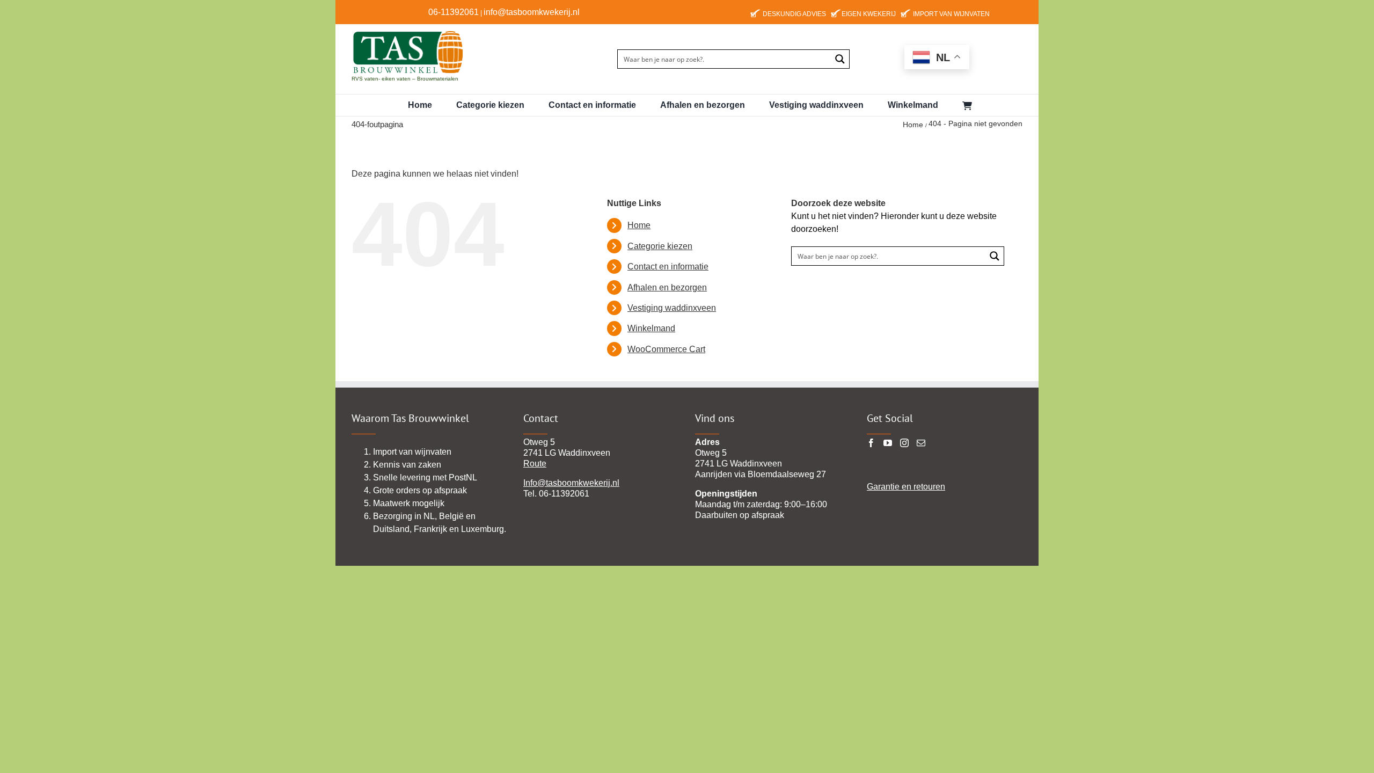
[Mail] (921, 443)
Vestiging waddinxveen (671, 307)
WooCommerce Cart (666, 349)
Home (639, 225)
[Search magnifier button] (840, 59)
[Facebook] (871, 443)
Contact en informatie (667, 266)
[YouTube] (887, 443)
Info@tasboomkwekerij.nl (571, 482)
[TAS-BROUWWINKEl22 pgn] (408, 32)
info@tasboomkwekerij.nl (532, 12)
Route (534, 463)
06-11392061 (453, 12)
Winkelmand (651, 328)
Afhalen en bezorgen (667, 287)
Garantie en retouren (906, 486)
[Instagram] (904, 443)
